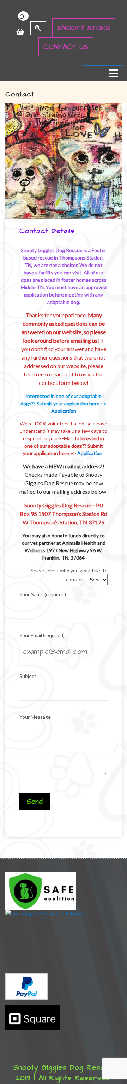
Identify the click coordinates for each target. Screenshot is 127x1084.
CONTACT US (66, 47)
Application (63, 411)
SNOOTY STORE (83, 28)
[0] (20, 28)
